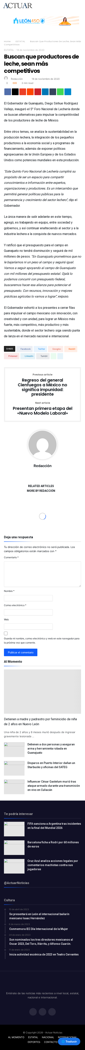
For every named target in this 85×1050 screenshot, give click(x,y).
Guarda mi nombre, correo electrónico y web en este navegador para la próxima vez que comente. (41, 640)
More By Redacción (41, 490)
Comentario (11, 557)
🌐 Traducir (69, 1041)
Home (7, 41)
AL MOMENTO (16, 1037)
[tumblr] (52, 92)
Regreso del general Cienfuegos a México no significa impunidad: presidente (42, 385)
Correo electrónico (15, 605)
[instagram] (52, 1012)
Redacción (17, 78)
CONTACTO (51, 1042)
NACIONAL (48, 1037)
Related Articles (41, 486)
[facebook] (7, 92)
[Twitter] (42, 1012)
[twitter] (15, 92)
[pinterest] (37, 92)
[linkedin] (45, 92)
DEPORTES (34, 1042)
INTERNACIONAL (67, 1037)
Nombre (9, 590)
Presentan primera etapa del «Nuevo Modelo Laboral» (42, 408)
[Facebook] (33, 1012)
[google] (22, 92)
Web (6, 619)
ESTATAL (20, 41)
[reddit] (30, 92)
